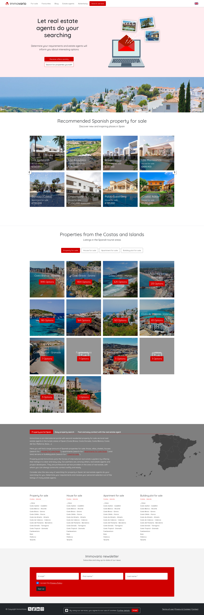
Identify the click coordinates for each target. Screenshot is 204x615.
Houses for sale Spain (50, 451)
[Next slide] (174, 172)
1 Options (84, 397)
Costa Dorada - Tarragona (39, 526)
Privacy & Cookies (183, 609)
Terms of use (168, 609)
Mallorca (33, 537)
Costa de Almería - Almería (39, 517)
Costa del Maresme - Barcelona (41, 523)
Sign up (41, 589)
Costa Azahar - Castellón (38, 506)
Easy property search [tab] (64, 432)
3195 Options (47, 281)
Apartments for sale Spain (95, 451)
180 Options (47, 320)
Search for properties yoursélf (59, 64)
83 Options (157, 320)
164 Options (84, 320)
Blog (57, 3)
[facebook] (34, 610)
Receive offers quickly (59, 59)
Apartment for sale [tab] (109, 250)
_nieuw (32, 503)
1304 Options (84, 281)
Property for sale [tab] (70, 250)
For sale (34, 3)
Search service (97, 3)
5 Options (120, 358)
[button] (197, 3)
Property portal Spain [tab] (41, 432)
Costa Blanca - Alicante (38, 509)
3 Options (157, 358)
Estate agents (68, 3)
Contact (195, 609)
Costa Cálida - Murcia (37, 514)
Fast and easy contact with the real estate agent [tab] (99, 432)
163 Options (120, 320)
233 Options (157, 283)
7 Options (47, 358)
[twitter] (30, 610)
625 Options (120, 281)
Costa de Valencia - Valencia (40, 520)
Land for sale (73, 454)
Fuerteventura (35, 531)
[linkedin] (38, 610)
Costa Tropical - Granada (39, 528)
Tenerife (32, 540)
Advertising (83, 3)
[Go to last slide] (29, 172)
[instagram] (42, 610)
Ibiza (31, 534)
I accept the (51, 583)
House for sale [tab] (89, 250)
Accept (135, 610)
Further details (123, 610)
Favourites (46, 3)
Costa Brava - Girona (37, 511)
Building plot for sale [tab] (132, 250)
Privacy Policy (56, 583)
